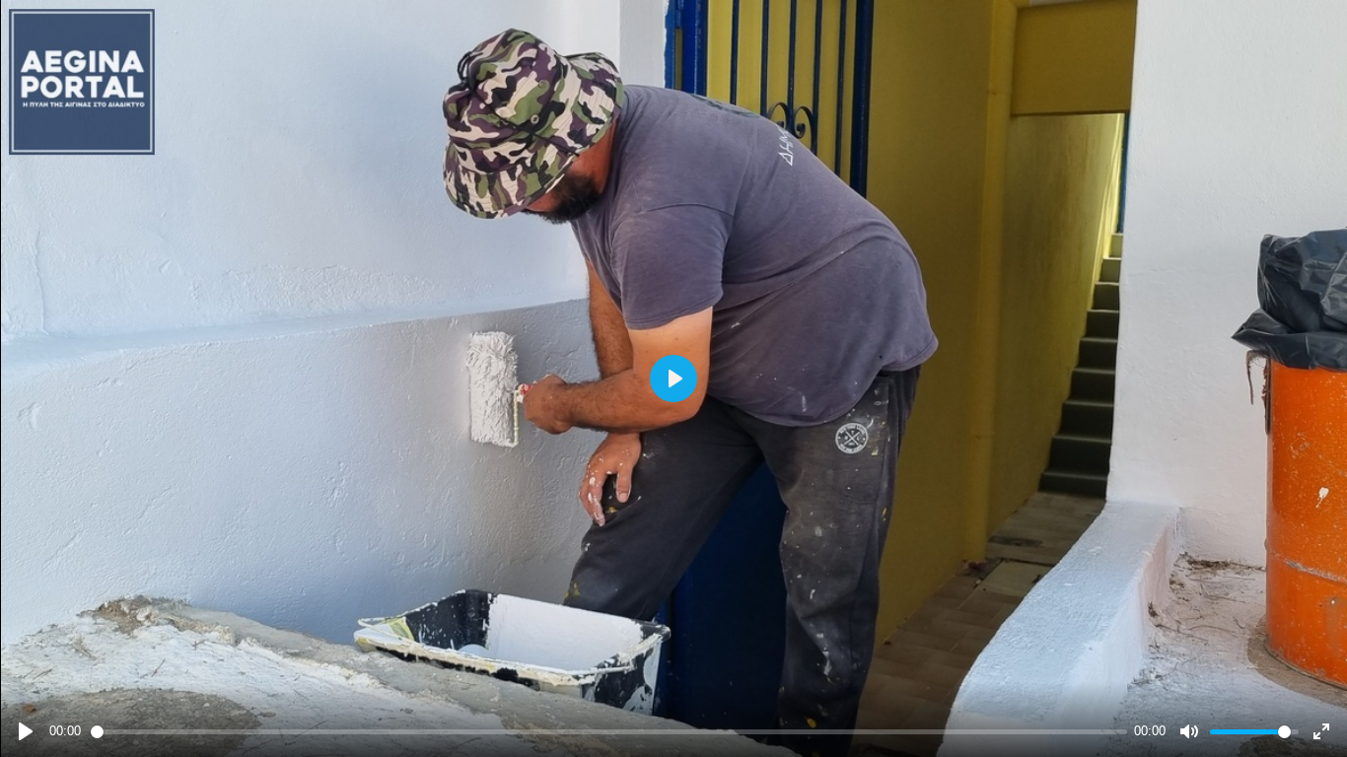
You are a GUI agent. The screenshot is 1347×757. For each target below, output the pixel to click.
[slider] (609, 732)
